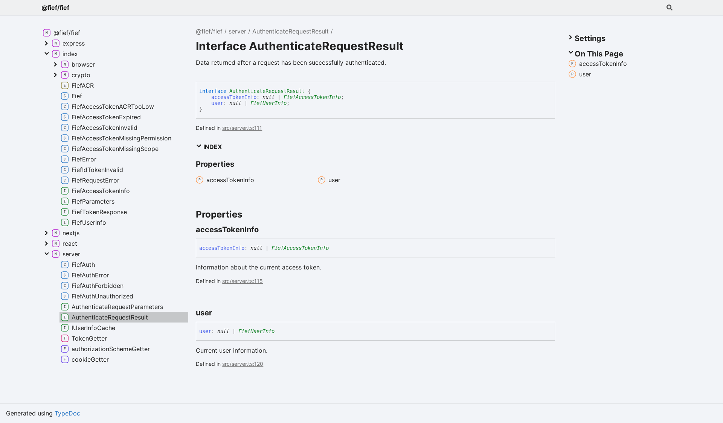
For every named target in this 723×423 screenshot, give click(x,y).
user (217, 103)
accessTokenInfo (233, 97)
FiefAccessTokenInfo (312, 97)
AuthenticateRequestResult (290, 31)
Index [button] (212, 147)
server (237, 31)
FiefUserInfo (268, 103)
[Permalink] (265, 229)
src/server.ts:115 (242, 281)
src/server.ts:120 (242, 364)
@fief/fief (55, 7)
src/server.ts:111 (242, 128)
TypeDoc (67, 413)
